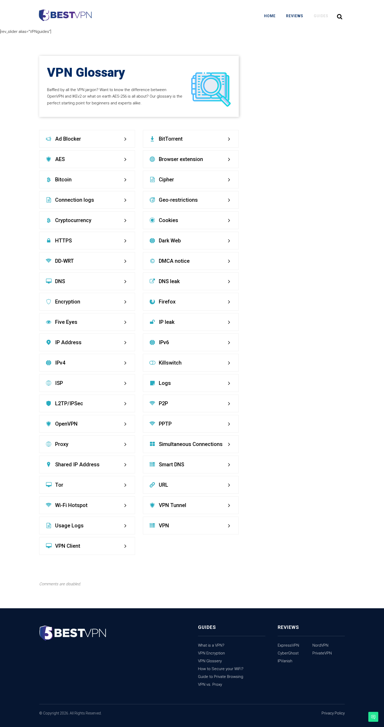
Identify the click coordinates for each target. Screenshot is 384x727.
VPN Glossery (210, 661)
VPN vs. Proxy (210, 684)
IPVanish (285, 661)
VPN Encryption (211, 653)
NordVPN (320, 645)
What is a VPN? (211, 645)
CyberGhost (288, 653)
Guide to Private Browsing (220, 676)
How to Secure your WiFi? (220, 668)
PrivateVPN (322, 653)
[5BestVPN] (65, 15)
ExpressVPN (288, 645)
